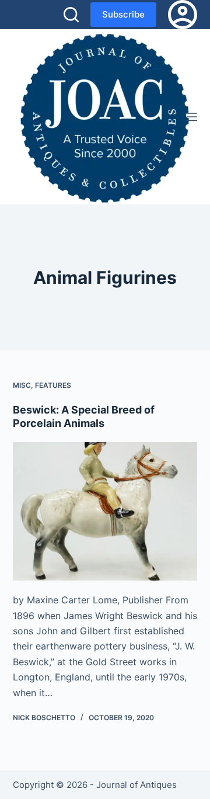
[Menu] (192, 117)
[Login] (182, 14)
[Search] (71, 14)
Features (53, 385)
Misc (22, 385)
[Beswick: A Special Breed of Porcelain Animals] (105, 511)
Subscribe (123, 14)
